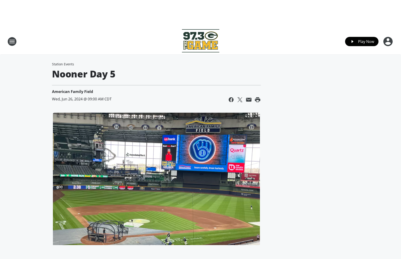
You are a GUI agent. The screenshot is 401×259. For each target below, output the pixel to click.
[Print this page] (257, 99)
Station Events (63, 64)
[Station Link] (200, 41)
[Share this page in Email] (249, 99)
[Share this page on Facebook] (231, 99)
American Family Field (72, 91)
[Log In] (388, 41)
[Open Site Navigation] (12, 41)
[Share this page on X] (240, 99)
